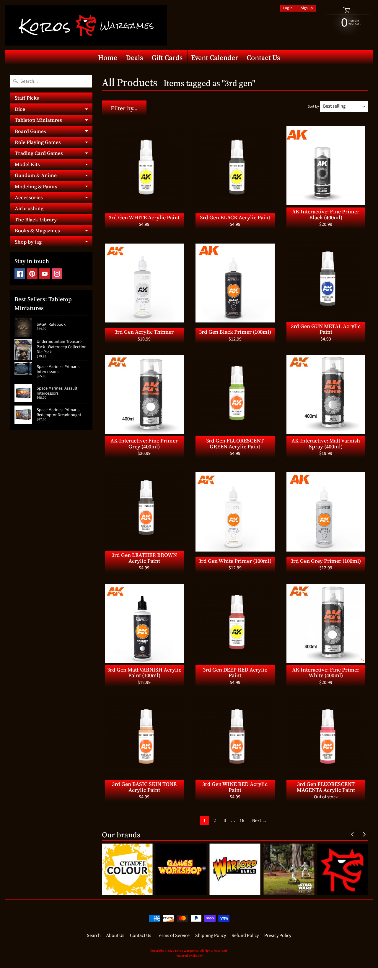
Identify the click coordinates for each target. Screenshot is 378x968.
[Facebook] (19, 273)
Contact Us (263, 57)
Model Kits (53, 165)
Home (107, 57)
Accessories (53, 198)
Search (94, 935)
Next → (259, 820)
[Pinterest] (32, 273)
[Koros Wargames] (86, 25)
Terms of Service (173, 935)
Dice (53, 110)
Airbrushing (29, 208)
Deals (134, 57)
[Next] (363, 834)
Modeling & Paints (53, 187)
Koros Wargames (187, 950)
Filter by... (124, 108)
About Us (115, 935)
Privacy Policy (277, 935)
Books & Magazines (53, 231)
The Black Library (36, 219)
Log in (288, 8)
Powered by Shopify (189, 956)
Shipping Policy (210, 935)
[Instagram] (57, 273)
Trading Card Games (53, 154)
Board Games (53, 132)
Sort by (313, 106)
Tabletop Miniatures (53, 121)
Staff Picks (27, 97)
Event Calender (214, 57)
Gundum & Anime (53, 176)
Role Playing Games (53, 143)
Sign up (307, 8)
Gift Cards (167, 57)
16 (241, 820)
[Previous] (352, 834)
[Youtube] (44, 273)
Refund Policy (245, 935)
